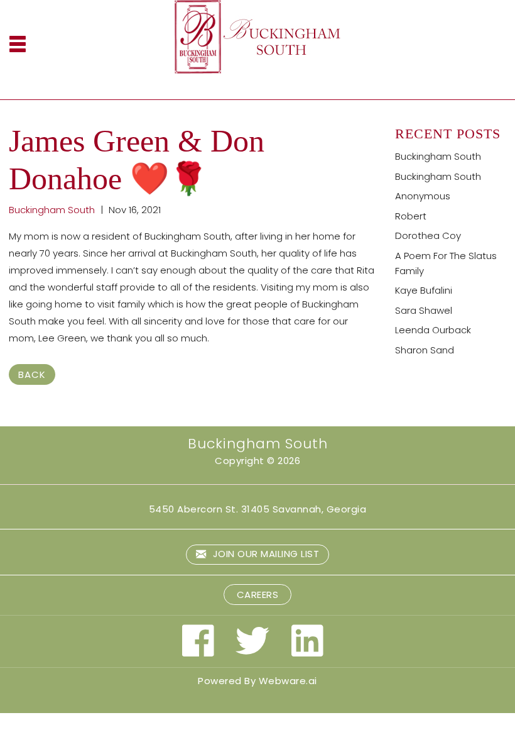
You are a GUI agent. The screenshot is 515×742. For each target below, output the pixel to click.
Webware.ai (288, 680)
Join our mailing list (264, 553)
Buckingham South (438, 156)
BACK (32, 374)
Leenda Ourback (433, 329)
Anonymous (422, 195)
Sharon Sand (424, 350)
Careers (258, 594)
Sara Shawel (423, 310)
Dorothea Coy (428, 235)
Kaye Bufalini (423, 290)
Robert (410, 216)
